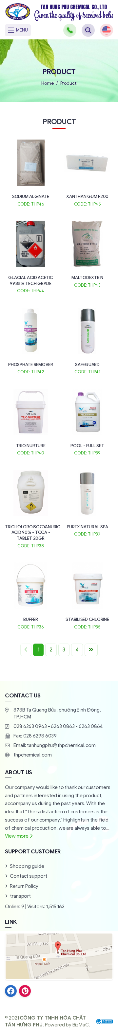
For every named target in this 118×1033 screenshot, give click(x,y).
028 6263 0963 (30, 726)
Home (47, 83)
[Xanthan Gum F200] (87, 172)
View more (17, 836)
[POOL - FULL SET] (87, 421)
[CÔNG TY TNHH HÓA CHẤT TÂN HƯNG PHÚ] (59, 12)
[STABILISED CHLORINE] (87, 595)
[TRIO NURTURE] (30, 421)
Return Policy (24, 886)
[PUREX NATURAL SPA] (87, 502)
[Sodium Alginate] (30, 172)
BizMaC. (81, 1025)
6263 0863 (62, 726)
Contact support (28, 876)
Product (68, 83)
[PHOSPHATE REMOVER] (30, 340)
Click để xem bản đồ (59, 956)
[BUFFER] (30, 595)
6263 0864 (91, 726)
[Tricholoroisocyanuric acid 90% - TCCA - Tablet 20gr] (30, 508)
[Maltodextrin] (87, 253)
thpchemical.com (32, 755)
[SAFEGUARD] (87, 340)
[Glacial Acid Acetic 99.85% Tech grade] (30, 256)
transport (20, 896)
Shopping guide (27, 866)
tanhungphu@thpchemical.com (61, 745)
